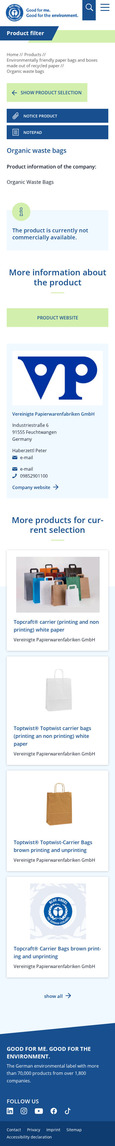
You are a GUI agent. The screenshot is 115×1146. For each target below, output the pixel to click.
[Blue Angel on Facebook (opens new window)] (54, 1111)
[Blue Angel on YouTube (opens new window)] (39, 1111)
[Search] (89, 7)
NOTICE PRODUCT (40, 116)
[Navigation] (104, 7)
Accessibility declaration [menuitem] (29, 1137)
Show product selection (51, 93)
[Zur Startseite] (42, 13)
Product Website (57, 318)
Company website (31, 487)
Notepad (32, 132)
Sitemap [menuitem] (74, 1129)
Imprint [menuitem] (53, 1129)
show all (53, 996)
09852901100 (34, 476)
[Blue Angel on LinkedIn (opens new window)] (10, 1111)
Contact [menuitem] (14, 1129)
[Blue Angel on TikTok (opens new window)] (67, 1111)
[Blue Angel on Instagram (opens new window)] (24, 1111)
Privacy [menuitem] (33, 1129)
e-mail (26, 457)
